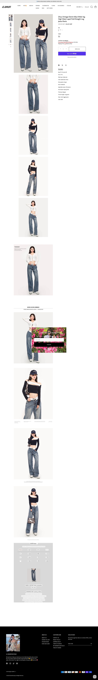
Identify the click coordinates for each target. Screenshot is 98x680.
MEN (43, 8)
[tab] (61, 69)
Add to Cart (77, 49)
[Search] (91, 7)
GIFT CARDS (50, 8)
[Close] (64, 329)
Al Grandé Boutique (12, 675)
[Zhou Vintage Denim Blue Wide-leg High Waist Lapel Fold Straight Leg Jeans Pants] (10, 17)
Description (60, 69)
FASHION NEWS (45, 641)
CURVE (53, 5)
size (59, 27)
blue (59, 36)
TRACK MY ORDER (57, 647)
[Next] (10, 46)
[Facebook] (45, 349)
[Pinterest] (53, 349)
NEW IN (31, 5)
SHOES (37, 8)
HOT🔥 (25, 5)
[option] (10, 18)
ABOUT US (44, 637)
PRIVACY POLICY (56, 639)
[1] (10, 24)
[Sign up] (91, 643)
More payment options (72, 57)
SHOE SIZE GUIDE (46, 643)
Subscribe (49, 344)
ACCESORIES (61, 5)
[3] (10, 35)
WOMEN (38, 5)
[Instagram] (47, 349)
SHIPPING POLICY (57, 641)
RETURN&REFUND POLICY (59, 645)
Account (87, 7)
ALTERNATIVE (45, 5)
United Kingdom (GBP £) (10, 671)
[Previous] (10, 12)
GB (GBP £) (79, 7)
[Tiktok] (50, 349)
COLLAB (69, 5)
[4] (10, 40)
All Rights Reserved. (19, 675)
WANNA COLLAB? (46, 639)
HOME (19, 5)
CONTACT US (56, 637)
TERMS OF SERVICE (57, 643)
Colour (59, 33)
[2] (10, 29)
